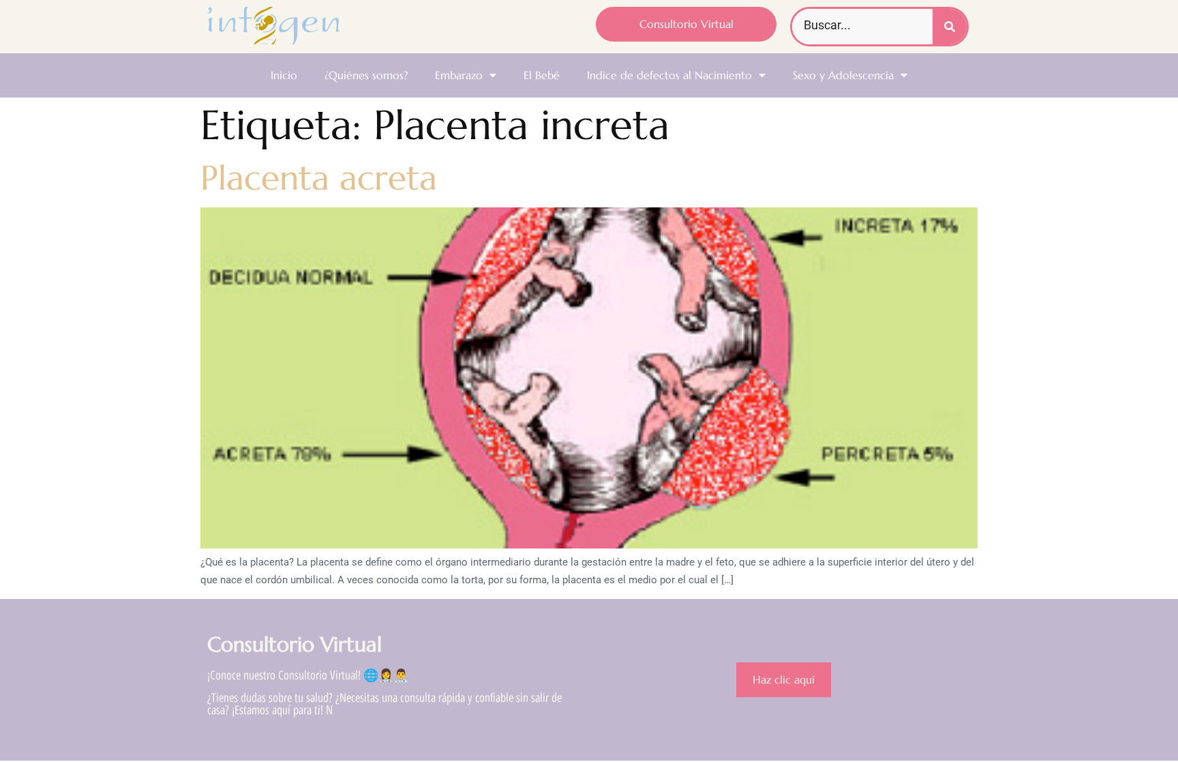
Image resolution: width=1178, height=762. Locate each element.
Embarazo (459, 75)
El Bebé (542, 75)
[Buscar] (950, 26)
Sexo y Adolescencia (843, 75)
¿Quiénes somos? (366, 75)
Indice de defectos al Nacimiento (669, 75)
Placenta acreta (318, 177)
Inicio (284, 75)
